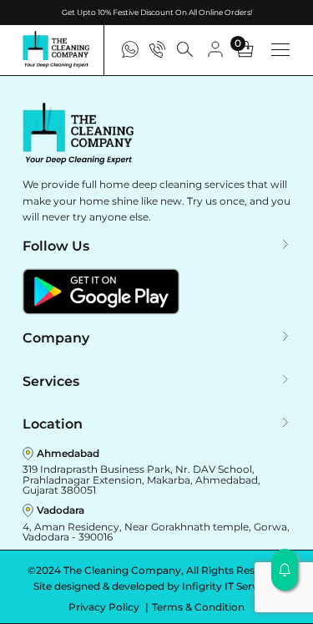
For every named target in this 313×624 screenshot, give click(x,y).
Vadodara (60, 510)
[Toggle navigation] (280, 50)
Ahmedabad (68, 453)
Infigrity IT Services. (231, 586)
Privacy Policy (105, 607)
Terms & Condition (198, 607)
